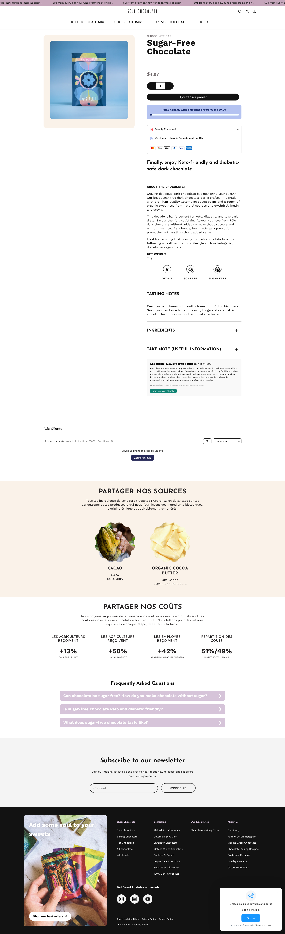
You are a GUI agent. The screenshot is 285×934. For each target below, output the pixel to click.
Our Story (233, 830)
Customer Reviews (239, 855)
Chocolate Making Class (205, 830)
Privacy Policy (149, 919)
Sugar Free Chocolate (166, 867)
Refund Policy (166, 919)
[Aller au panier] (254, 11)
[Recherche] (239, 11)
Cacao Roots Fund (238, 867)
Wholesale (123, 855)
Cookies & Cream (164, 855)
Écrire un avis (142, 457)
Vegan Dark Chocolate (167, 861)
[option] (89, 80)
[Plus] (169, 86)
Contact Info (123, 924)
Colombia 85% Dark (165, 836)
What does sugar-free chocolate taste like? (105, 722)
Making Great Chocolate (242, 842)
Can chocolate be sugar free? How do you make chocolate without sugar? (135, 695)
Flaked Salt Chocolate (167, 830)
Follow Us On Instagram (242, 836)
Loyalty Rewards (238, 861)
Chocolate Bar (159, 36)
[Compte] (247, 11)
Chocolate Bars (126, 830)
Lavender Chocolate (166, 842)
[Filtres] (207, 441)
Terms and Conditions (128, 919)
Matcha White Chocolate (168, 849)
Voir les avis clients (163, 391)
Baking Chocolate (127, 836)
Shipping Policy (140, 924)
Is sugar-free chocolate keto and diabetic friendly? (113, 709)
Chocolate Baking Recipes (243, 849)
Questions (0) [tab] (105, 441)
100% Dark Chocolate (166, 873)
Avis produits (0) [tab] (54, 441)
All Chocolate (125, 849)
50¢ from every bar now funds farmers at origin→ (60, 2)
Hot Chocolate (125, 842)
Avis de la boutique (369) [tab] (80, 441)
